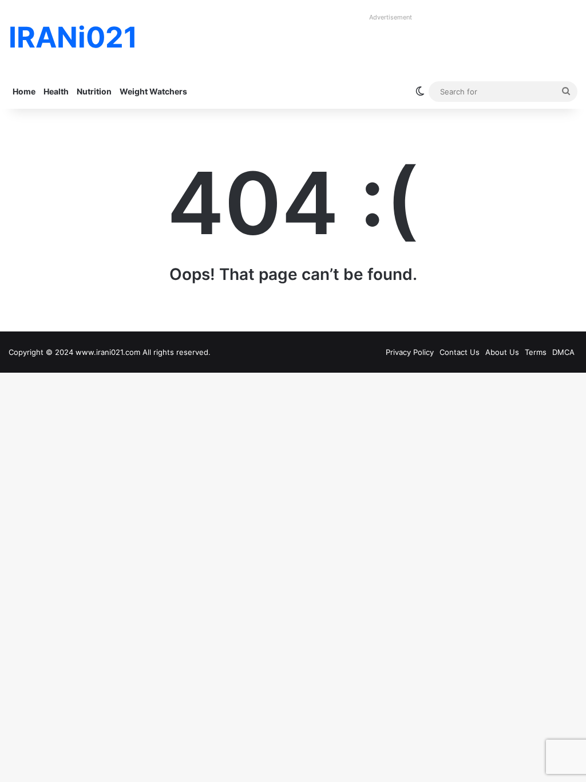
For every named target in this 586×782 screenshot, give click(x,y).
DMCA (563, 352)
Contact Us (460, 352)
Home (24, 91)
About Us (502, 352)
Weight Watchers (153, 91)
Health (56, 91)
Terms (536, 352)
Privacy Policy (410, 352)
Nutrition (94, 91)
